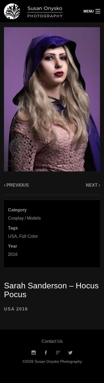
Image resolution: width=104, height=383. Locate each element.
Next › (93, 185)
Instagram (33, 353)
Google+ (58, 353)
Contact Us (52, 341)
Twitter (70, 353)
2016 (13, 254)
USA (12, 236)
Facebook (46, 353)
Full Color (28, 236)
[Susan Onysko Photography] (39, 11)
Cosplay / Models (24, 218)
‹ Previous (16, 185)
